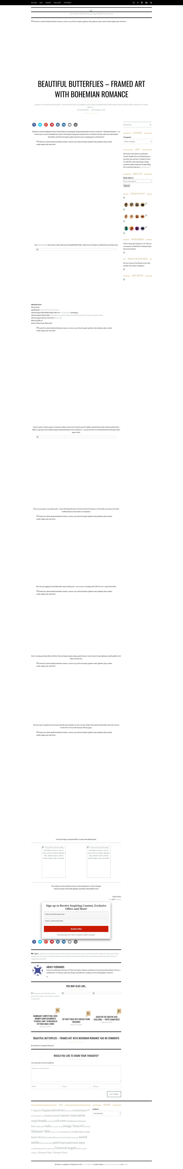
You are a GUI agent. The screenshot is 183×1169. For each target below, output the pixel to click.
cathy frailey (98, 954)
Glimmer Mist (54, 956)
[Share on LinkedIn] (58, 126)
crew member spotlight (57, 1126)
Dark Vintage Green (88, 315)
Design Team (71, 1126)
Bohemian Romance (53, 105)
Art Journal (35, 1116)
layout (57, 1137)
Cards (52, 1121)
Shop (41, 2)
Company (48, 2)
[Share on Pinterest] (52, 126)
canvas (55, 1115)
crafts (111, 954)
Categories (127, 137)
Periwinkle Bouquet (67, 315)
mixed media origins (82, 956)
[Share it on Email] (70, 126)
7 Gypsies (36, 1110)
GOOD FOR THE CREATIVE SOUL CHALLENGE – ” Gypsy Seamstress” (107, 1018)
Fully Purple (78, 315)
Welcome (34, 2)
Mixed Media (118, 105)
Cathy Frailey (42, 245)
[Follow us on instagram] (142, 2)
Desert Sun (58, 318)
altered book (68, 1111)
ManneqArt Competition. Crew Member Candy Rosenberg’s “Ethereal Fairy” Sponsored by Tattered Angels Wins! (45, 1020)
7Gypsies (46, 1110)
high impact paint (82, 1131)
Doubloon (58, 315)
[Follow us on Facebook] (137, 2)
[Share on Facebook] (34, 126)
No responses (83, 110)
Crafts (75, 105)
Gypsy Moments (55, 1132)
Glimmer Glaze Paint (86, 105)
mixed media (72, 956)
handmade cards (66, 1132)
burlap (48, 1115)
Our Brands (67, 2)
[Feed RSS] (134, 2)
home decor (63, 956)
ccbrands (59, 967)
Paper (96, 956)
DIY (82, 1126)
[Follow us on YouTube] (146, 2)
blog (110, 899)
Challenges (57, 2)
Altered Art (39, 105)
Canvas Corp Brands (88, 1164)
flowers (37, 956)
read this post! (145, 167)
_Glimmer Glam (44, 1152)
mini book (64, 1137)
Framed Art (45, 956)
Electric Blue (99, 315)
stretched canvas (46, 1148)
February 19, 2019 (45, 1027)
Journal (47, 1137)
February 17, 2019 (106, 1022)
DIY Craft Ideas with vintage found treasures (76, 1020)
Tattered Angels (66, 1148)
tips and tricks (41, 959)
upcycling (84, 1148)
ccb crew (106, 954)
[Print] (76, 126)
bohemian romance (64, 954)
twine (79, 1148)
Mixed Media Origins (131, 105)
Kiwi (52, 315)
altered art (54, 954)
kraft (53, 1137)
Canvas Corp (66, 105)
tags (53, 1148)
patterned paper (104, 956)
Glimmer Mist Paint (104, 105)
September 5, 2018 (98, 110)
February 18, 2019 (76, 1025)
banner (43, 1116)
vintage (34, 1153)
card (48, 1121)
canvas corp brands (87, 954)
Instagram (118, 899)
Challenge (39, 1126)
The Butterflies (65, 313)
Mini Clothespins (73, 1137)
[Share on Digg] (64, 126)
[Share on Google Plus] (46, 126)
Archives (96, 1109)
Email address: (128, 178)
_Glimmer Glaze (44, 954)
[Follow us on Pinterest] (150, 2)
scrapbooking (36, 1148)
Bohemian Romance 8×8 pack (50, 310)
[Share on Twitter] (40, 126)
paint (92, 956)
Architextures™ (81, 1110)
